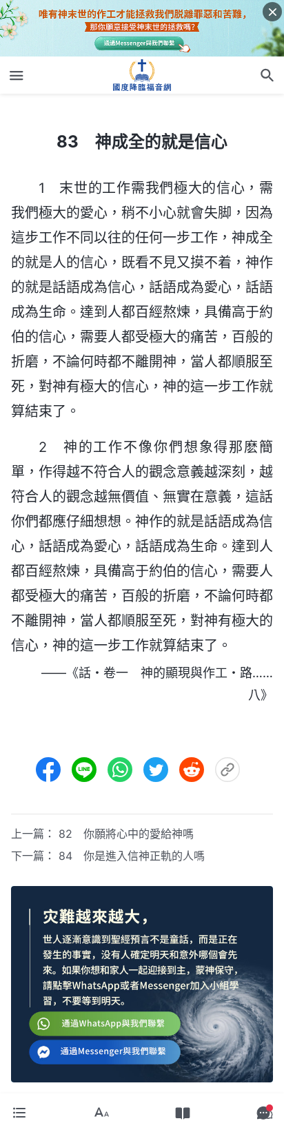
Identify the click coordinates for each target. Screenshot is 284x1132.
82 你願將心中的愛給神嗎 (126, 834)
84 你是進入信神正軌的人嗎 (132, 856)
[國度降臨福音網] (142, 75)
